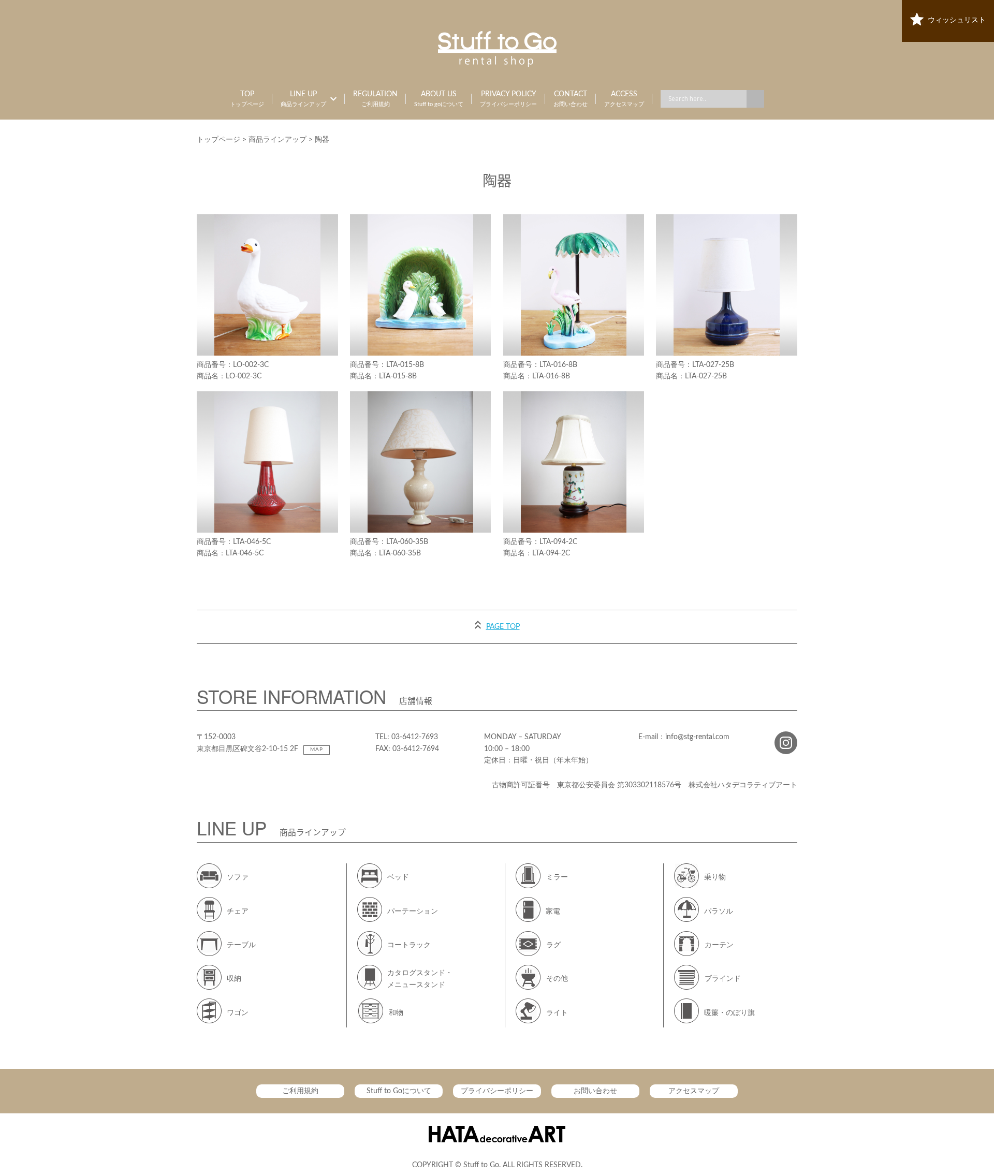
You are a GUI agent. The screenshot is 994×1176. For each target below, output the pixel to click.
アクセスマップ (693, 1091)
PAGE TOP (503, 626)
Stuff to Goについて (399, 1091)
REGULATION (375, 99)
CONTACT (570, 99)
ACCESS (624, 99)
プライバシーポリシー (497, 1091)
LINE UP (303, 99)
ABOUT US (438, 99)
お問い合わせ (595, 1091)
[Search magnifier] (755, 99)
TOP (247, 99)
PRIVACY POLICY (508, 99)
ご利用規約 (300, 1091)
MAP (316, 749)
